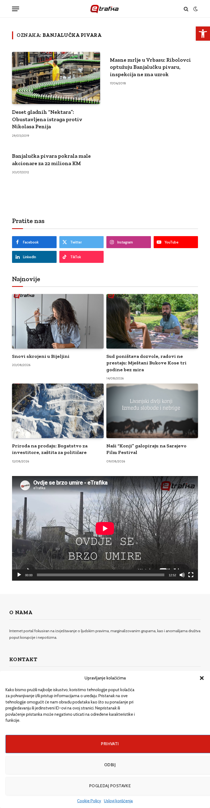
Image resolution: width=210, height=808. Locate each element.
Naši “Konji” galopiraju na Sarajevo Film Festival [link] (146, 449)
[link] (203, 33)
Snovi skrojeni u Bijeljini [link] (40, 356)
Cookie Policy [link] (89, 800)
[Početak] (19, 575)
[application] (105, 528)
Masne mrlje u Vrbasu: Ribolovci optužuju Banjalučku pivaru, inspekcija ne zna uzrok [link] (150, 67)
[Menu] (15, 9)
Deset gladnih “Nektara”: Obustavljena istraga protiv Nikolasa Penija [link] (47, 119)
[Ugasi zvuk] (182, 575)
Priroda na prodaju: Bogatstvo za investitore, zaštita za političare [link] (50, 449)
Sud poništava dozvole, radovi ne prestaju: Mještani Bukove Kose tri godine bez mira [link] (146, 363)
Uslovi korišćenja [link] (118, 800)
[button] (202, 678)
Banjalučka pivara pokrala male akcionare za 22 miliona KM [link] (51, 160)
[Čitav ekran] (191, 575)
